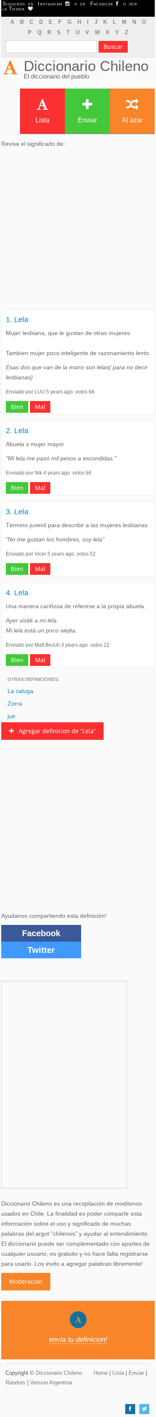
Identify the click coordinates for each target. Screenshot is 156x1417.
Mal (40, 407)
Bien (17, 407)
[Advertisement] (78, 231)
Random (15, 1382)
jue (11, 716)
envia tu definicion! (78, 1339)
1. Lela (17, 319)
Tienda (18, 9)
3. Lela (17, 512)
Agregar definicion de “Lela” (55, 731)
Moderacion (25, 1281)
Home (101, 1373)
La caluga (20, 691)
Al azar (132, 120)
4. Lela (17, 593)
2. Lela (17, 431)
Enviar (87, 120)
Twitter (41, 950)
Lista (42, 120)
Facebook (41, 933)
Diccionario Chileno (86, 66)
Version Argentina (51, 1382)
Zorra (14, 703)
